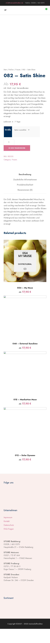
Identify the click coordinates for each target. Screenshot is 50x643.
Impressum (8, 517)
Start (5, 69)
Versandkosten (23, 88)
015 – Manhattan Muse (25, 399)
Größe (8, 129)
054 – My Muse (25, 287)
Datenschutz (9, 525)
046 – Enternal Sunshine (25, 343)
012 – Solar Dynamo (25, 455)
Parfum (11, 69)
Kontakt (7, 521)
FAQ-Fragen (9, 529)
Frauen (18, 69)
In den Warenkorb (16, 148)
